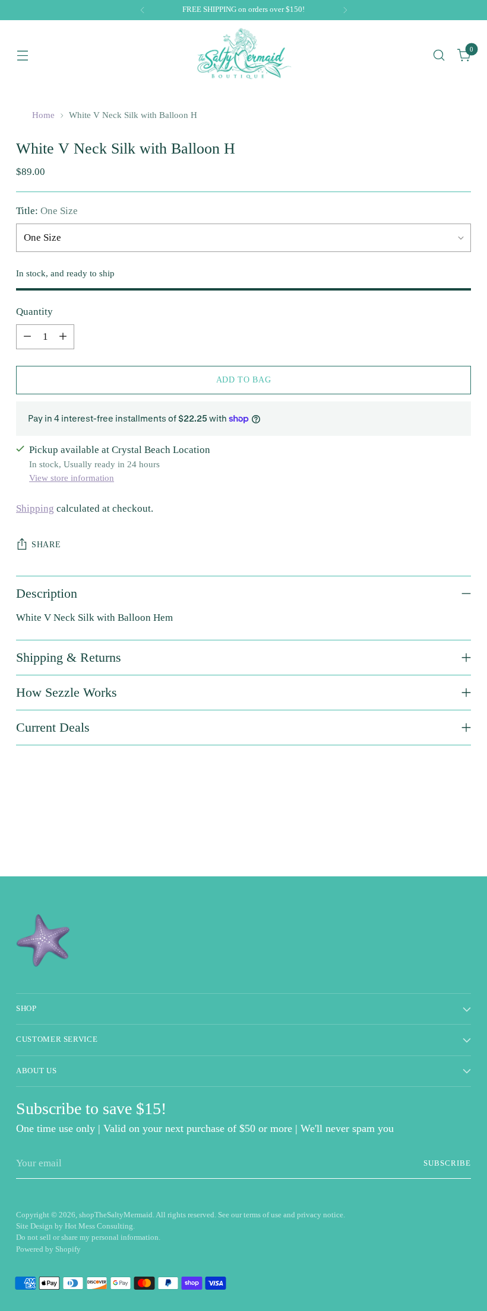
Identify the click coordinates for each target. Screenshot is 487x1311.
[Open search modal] (439, 55)
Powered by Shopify (48, 1249)
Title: (47, 210)
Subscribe (447, 1163)
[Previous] (142, 10)
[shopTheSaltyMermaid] (243, 55)
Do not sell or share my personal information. (88, 1237)
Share (46, 544)
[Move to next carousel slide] (461, 835)
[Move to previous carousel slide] (433, 836)
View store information (71, 478)
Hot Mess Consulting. (100, 1226)
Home (43, 115)
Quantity (34, 311)
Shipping (35, 508)
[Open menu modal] (22, 55)
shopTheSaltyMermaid (116, 1215)
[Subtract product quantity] (27, 337)
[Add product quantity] (63, 337)
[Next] (345, 10)
